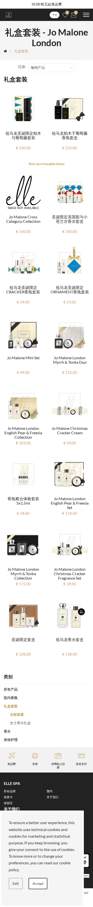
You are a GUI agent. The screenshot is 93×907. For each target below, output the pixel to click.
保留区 (8, 803)
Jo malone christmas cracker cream (70, 430)
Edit (16, 883)
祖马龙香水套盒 (70, 639)
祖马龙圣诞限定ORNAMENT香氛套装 (70, 289)
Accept (37, 883)
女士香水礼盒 (20, 723)
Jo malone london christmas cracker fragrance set (70, 573)
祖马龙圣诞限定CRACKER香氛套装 (23, 289)
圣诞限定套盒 (23, 639)
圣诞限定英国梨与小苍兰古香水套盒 (70, 219)
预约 (50, 791)
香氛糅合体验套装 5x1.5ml (23, 500)
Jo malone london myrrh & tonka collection (23, 573)
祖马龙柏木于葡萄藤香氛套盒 (70, 135)
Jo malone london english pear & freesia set (70, 503)
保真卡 (8, 797)
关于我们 (53, 797)
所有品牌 (10, 791)
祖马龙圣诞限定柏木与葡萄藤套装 (23, 135)
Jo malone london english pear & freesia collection (23, 432)
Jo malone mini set (23, 357)
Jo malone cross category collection (23, 219)
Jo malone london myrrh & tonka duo (70, 359)
